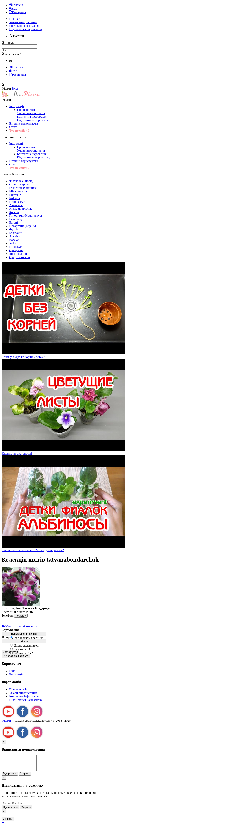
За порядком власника (28, 637)
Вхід (15, 88)
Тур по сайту (19, 130)
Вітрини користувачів (23, 123)
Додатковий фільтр (16, 655)
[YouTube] (8, 717)
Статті (13, 127)
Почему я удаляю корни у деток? (23, 357)
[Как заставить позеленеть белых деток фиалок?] (63, 546)
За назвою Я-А (23, 653)
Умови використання (31, 113)
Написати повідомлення (21, 626)
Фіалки (6, 720)
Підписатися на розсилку (25, 29)
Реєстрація (16, 674)
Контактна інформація (31, 116)
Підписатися (10, 807)
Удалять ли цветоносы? (17, 453)
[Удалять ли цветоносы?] (63, 450)
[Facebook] (22, 717)
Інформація (16, 106)
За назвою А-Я (23, 649)
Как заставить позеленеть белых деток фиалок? (33, 550)
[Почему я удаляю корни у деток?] (63, 353)
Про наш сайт (26, 109)
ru (10, 60)
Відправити (9, 773)
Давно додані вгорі (26, 645)
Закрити (24, 773)
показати (21, 615)
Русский (18, 36)
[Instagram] (37, 717)
